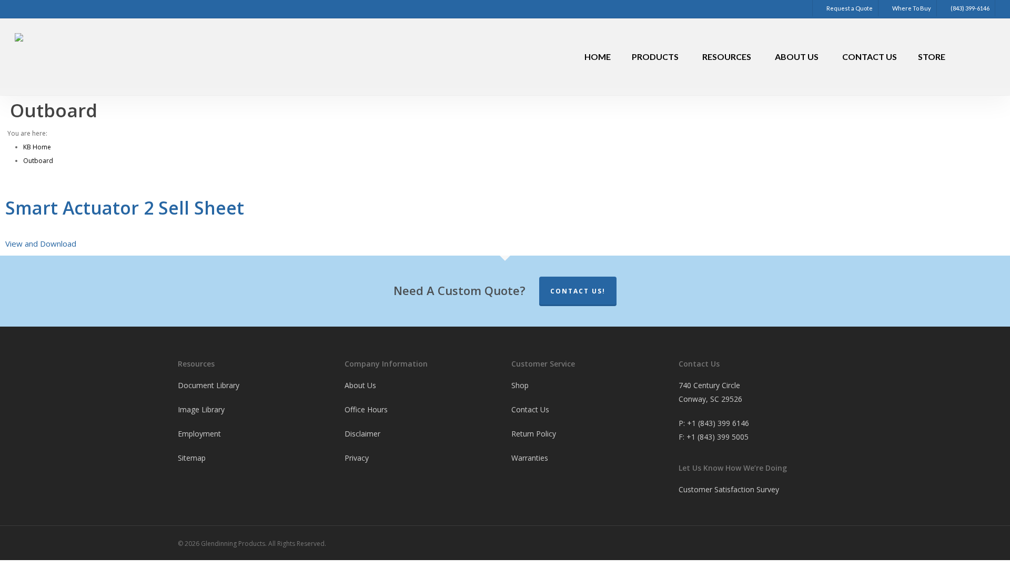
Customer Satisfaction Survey (729, 489)
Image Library (201, 409)
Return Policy (533, 434)
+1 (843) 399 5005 (717, 437)
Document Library (208, 385)
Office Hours (366, 409)
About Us (360, 385)
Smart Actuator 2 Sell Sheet (124, 208)
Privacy (357, 458)
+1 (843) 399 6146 (718, 423)
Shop (520, 385)
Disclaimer (362, 434)
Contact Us (530, 409)
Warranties (529, 458)
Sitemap (192, 458)
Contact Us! (577, 291)
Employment (199, 434)
